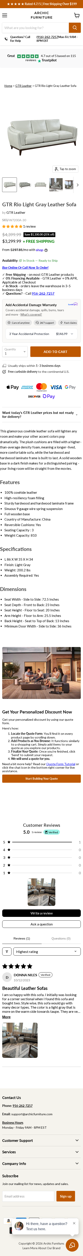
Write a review (42, 913)
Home (8, 86)
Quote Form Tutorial (60, 764)
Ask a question (42, 924)
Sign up (65, 1196)
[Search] (75, 28)
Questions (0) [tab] (61, 938)
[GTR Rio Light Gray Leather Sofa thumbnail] (9, 185)
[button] (12, 226)
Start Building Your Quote (41, 778)
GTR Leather (23, 86)
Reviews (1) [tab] (22, 938)
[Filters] (7, 951)
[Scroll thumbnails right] (76, 185)
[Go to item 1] (41, 892)
